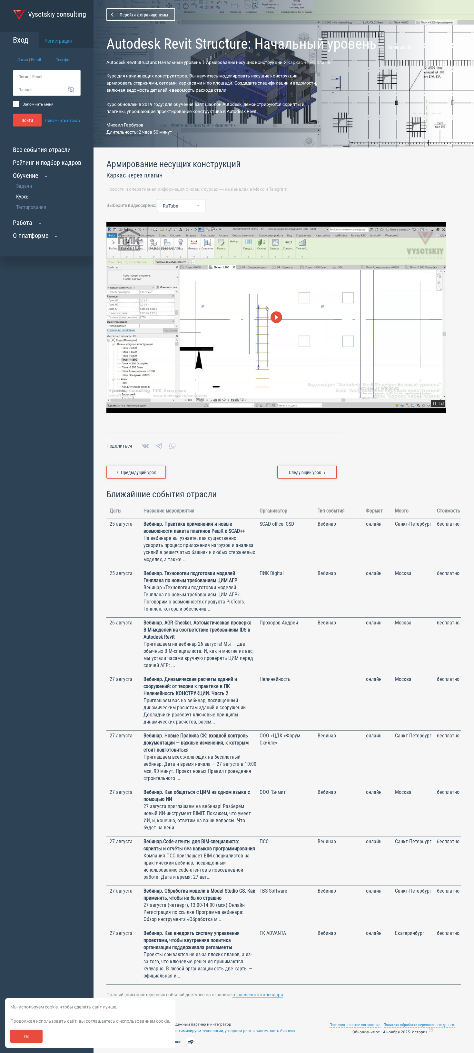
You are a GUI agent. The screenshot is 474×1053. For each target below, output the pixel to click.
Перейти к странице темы (144, 14)
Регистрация (58, 41)
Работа (22, 223)
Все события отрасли (42, 150)
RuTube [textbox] (170, 205)
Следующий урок (305, 472)
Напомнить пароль (63, 120)
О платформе (30, 235)
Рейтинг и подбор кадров (47, 163)
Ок (26, 1036)
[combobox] (181, 205)
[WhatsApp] (172, 446)
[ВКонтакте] (145, 446)
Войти (27, 120)
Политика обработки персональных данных (419, 1025)
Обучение (25, 175)
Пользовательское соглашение (355, 1025)
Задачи (24, 186)
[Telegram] (159, 446)
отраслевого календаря (257, 994)
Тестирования (31, 207)
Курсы (23, 197)
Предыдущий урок (138, 472)
